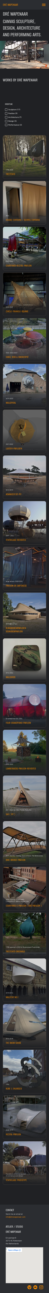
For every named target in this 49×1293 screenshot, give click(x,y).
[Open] (44, 5)
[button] (24, 109)
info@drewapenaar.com (15, 1217)
